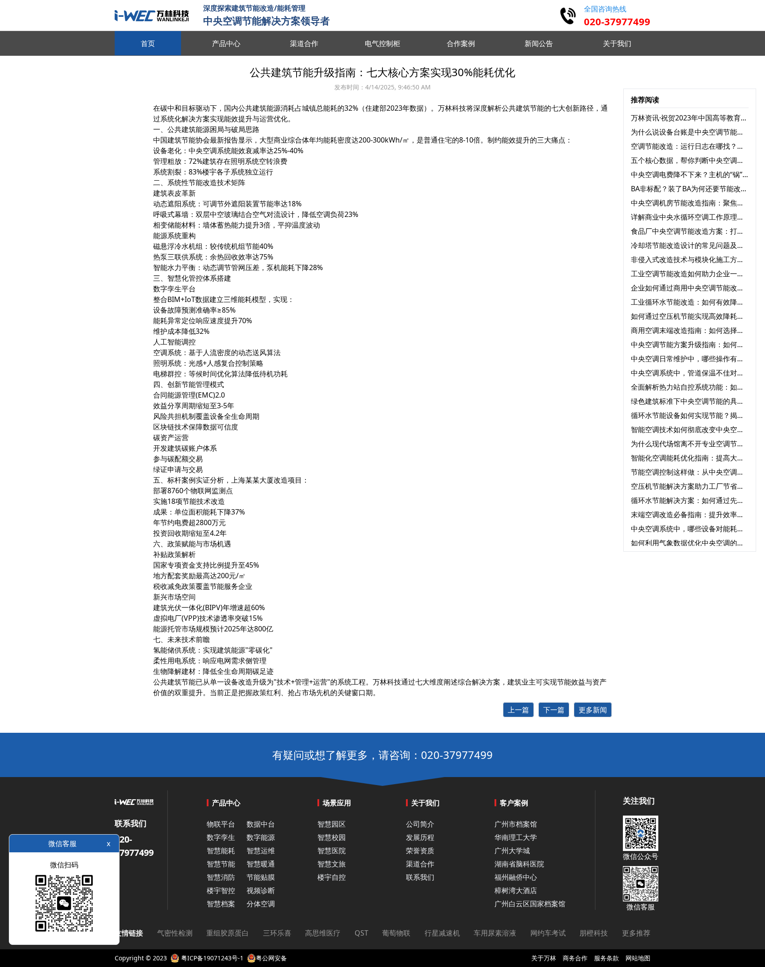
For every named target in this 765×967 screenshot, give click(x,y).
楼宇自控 (331, 877)
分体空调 (261, 904)
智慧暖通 (261, 864)
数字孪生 (221, 837)
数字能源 (261, 837)
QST (361, 933)
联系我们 (420, 877)
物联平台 (221, 824)
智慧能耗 (221, 850)
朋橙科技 (594, 933)
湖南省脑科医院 (519, 864)
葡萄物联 (396, 933)
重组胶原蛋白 (227, 933)
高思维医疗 (322, 933)
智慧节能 (221, 864)
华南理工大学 (516, 837)
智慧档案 (221, 904)
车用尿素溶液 (495, 933)
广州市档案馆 (516, 824)
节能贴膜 (261, 877)
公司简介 (420, 824)
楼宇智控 (221, 890)
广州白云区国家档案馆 (530, 904)
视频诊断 (261, 890)
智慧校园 (331, 837)
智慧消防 (221, 877)
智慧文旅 (331, 864)
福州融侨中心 (516, 877)
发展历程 (420, 837)
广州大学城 (512, 850)
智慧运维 (261, 850)
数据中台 (261, 824)
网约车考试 (548, 933)
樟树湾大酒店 (516, 890)
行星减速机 (442, 933)
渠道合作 (420, 864)
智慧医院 (331, 850)
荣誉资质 (420, 850)
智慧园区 (331, 824)
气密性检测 (175, 933)
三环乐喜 (277, 933)
